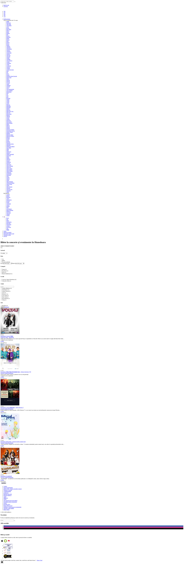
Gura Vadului (9, 90)
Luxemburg (9, 209)
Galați (7, 84)
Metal (7, 220)
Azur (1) (4, 292)
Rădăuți (8, 133)
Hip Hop (8, 223)
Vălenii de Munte (10, 183)
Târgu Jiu (8, 167)
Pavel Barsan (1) (6, 298)
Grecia (7, 205)
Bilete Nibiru (6, 509)
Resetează (6, 307)
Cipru (7, 198)
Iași (7, 94)
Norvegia (8, 212)
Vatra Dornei (9, 186)
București (8, 23)
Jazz (7, 228)
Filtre (2, 246)
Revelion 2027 (6, 504)
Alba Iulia (8, 24)
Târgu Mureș (9, 170)
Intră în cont (6, 5)
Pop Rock (8, 227)
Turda (7, 180)
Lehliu (7, 101)
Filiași (7, 78)
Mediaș (8, 108)
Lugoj (7, 103)
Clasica (8, 225)
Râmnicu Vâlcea (10, 136)
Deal (7, 71)
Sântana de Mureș (10, 146)
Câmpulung (9, 49)
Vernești (8, 188)
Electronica (8, 222)
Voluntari (8, 190)
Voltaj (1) (4, 300)
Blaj (7, 34)
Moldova (8, 211)
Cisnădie (8, 59)
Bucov (7, 43)
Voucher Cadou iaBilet (8, 508)
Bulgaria (8, 197)
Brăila (7, 38)
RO (4, 11)
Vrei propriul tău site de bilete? (10, 500)
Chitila (7, 58)
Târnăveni (8, 172)
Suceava (8, 163)
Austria (8, 194)
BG (4, 14)
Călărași (8, 46)
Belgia (7, 196)
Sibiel (7, 149)
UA (4, 16)
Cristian (8, 68)
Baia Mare (8, 29)
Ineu (7, 97)
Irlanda (8, 206)
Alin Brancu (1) (5, 289)
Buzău (7, 45)
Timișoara (8, 175)
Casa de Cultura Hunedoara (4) (9, 279)
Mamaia (8, 105)
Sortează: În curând (9, 246)
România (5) (5, 305)
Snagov (8, 160)
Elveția (8, 201)
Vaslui (7, 185)
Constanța (8, 63)
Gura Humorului (10, 89)
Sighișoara (8, 151)
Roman (8, 141)
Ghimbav (8, 85)
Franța (7, 202)
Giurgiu (8, 86)
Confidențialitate (7, 491)
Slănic (7, 157)
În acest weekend (6, 262)
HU (4, 15)
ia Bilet (2, 341)
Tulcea (7, 179)
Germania (8, 203)
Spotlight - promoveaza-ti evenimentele (12, 507)
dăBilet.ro (5, 498)
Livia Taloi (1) (5, 295)
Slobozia (8, 159)
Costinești (8, 65)
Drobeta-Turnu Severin (11, 76)
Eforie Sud (8, 77)
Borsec (8, 36)
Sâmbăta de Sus (10, 144)
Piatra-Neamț (9, 123)
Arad (7, 26)
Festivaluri (8, 224)
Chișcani (8, 55)
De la (2, 263)
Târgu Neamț (9, 171)
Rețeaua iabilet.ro (7, 495)
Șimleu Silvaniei (10, 154)
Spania (7, 215)
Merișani (8, 110)
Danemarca (9, 199)
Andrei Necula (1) (6, 291)
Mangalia (8, 106)
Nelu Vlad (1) (5, 297)
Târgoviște (8, 164)
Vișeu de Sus (9, 189)
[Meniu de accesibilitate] (2, 562)
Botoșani (8, 37)
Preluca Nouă (9, 132)
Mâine (3, 260)
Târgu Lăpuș (9, 168)
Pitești (7, 124)
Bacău (7, 28)
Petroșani (8, 120)
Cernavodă (8, 52)
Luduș (7, 102)
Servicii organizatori (8, 487)
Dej (7, 72)
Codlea (8, 62)
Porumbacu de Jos (10, 131)
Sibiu (7, 150)
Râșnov (8, 137)
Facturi (5, 503)
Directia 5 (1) (5, 294)
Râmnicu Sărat (9, 134)
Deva (7, 73)
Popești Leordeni (10, 129)
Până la (13, 263)
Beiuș (7, 32)
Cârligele (8, 51)
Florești (8, 80)
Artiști (4, 496)
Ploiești (8, 127)
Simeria (8, 153)
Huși (7, 93)
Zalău (7, 192)
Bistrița (8, 33)
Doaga (7, 75)
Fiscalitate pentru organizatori (10, 501)
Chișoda (8, 56)
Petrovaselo (9, 121)
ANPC (5, 499)
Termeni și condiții (7, 490)
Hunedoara (8, 92)
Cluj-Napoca (9, 60)
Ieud (7, 95)
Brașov (8, 39)
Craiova (8, 67)
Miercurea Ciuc (9, 111)
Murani (8, 115)
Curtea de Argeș (10, 69)
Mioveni (8, 112)
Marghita (8, 107)
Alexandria (8, 25)
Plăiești (8, 125)
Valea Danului (9, 181)
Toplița (8, 177)
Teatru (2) (4, 269)
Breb (7, 41)
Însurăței (8, 98)
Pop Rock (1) (5, 270)
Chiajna (8, 54)
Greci (7, 88)
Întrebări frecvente (7, 494)
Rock (7, 218)
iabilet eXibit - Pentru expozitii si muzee (12, 488)
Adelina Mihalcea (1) (7, 288)
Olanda (8, 214)
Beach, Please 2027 (7, 505)
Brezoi (7, 42)
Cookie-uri (5, 492)
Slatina (7, 158)
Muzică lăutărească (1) (7, 273)
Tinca (7, 176)
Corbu (7, 64)
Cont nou (5, 6)
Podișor (8, 128)
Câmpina (8, 47)
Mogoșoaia (8, 114)
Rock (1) (4, 272)
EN (4, 12)
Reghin (8, 138)
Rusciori (8, 142)
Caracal (8, 50)
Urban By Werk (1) (6, 281)
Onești (7, 118)
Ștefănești (8, 162)
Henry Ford (39, 560)
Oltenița (8, 116)
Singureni (8, 155)
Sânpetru (8, 145)
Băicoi (7, 30)
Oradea (8, 119)
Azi (3, 259)
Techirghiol (9, 173)
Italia (7, 207)
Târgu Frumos (9, 166)
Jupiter (7, 99)
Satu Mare (8, 147)
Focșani (8, 82)
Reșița (7, 140)
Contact (5, 486)
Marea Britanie (9, 210)
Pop (7, 219)
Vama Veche (9, 184)
